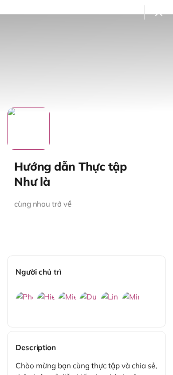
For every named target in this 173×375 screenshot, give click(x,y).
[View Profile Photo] (28, 128)
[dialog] (86, 187)
